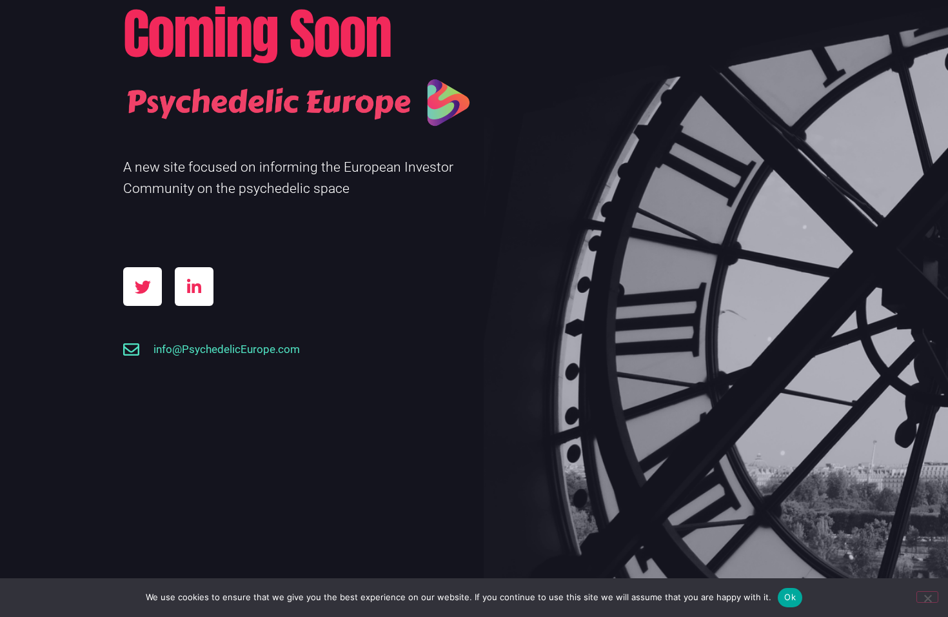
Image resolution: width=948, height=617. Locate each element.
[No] (927, 597)
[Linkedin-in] (194, 286)
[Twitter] (142, 286)
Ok (790, 597)
